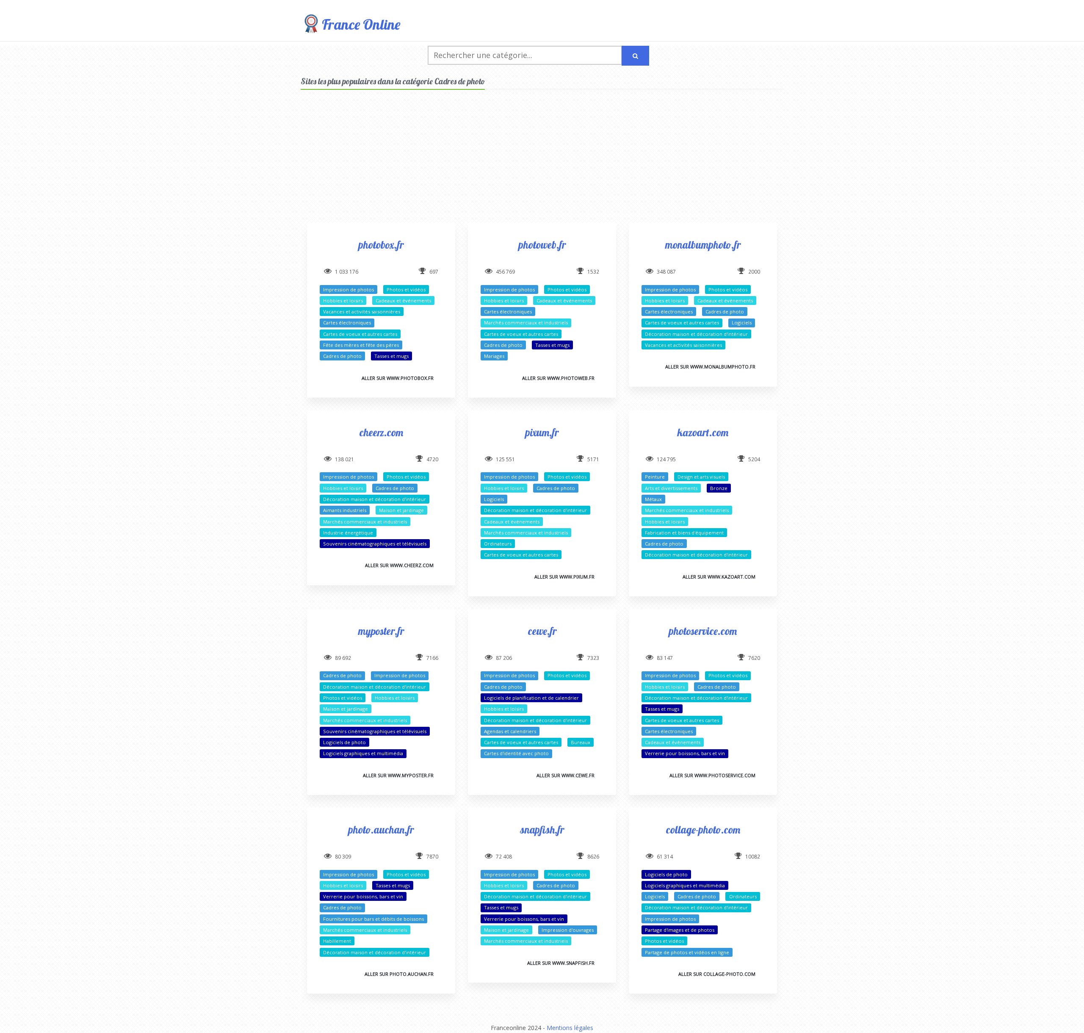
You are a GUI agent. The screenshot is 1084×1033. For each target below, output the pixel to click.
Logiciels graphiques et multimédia (363, 753)
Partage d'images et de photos (679, 930)
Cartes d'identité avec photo (516, 753)
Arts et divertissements (671, 488)
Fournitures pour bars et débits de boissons (373, 919)
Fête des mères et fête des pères (361, 345)
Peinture (655, 477)
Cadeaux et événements (403, 300)
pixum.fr (542, 432)
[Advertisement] (542, 163)
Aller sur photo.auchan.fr (399, 974)
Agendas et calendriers (510, 731)
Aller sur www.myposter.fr (398, 775)
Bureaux (580, 742)
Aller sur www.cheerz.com (399, 565)
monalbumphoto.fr (703, 244)
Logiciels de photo (344, 742)
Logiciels (742, 322)
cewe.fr (542, 630)
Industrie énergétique (348, 532)
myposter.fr (381, 630)
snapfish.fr (542, 829)
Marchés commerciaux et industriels (526, 322)
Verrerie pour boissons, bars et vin (685, 753)
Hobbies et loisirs (343, 300)
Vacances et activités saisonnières (361, 311)
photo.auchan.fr (381, 829)
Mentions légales (570, 1028)
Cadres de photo (342, 356)
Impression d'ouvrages (568, 930)
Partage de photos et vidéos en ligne (687, 952)
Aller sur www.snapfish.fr (561, 963)
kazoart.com (703, 432)
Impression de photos (348, 289)
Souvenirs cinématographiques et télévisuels (374, 543)
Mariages (494, 356)
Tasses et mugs (391, 356)
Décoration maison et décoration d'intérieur (696, 334)
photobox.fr (381, 244)
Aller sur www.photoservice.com (712, 775)
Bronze (718, 488)
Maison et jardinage (401, 510)
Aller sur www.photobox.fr (398, 378)
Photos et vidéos (406, 289)
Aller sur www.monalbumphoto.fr (710, 366)
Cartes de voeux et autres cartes (360, 334)
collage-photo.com (703, 829)
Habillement (337, 941)
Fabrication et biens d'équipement (684, 532)
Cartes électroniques (347, 322)
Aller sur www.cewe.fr (565, 775)
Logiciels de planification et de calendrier (531, 698)
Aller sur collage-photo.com (716, 974)
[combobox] (525, 55)
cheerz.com (381, 432)
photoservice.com (703, 630)
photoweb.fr (542, 244)
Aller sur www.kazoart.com (719, 576)
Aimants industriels (344, 510)
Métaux (653, 499)
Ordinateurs (498, 543)
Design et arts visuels (701, 477)
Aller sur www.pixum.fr (564, 576)
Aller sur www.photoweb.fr (558, 378)
